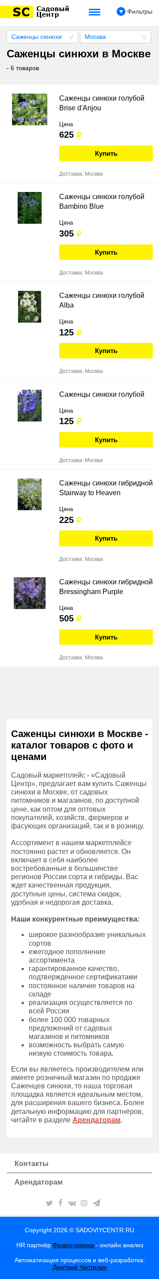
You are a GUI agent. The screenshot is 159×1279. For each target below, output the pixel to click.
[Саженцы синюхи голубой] (29, 405)
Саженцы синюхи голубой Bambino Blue (101, 201)
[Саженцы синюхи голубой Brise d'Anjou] (29, 109)
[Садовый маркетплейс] (36, 12)
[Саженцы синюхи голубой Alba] (29, 307)
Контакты (32, 1163)
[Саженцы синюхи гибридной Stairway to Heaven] (29, 494)
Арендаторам (39, 1182)
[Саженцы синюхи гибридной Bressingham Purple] (29, 593)
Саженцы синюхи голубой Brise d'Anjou (101, 103)
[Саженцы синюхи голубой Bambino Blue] (29, 208)
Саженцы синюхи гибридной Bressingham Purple (106, 586)
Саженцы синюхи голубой (101, 394)
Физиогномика (73, 1245)
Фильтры (138, 11)
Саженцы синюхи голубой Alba (101, 300)
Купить (106, 153)
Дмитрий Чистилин (80, 1267)
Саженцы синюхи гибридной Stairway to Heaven (106, 488)
